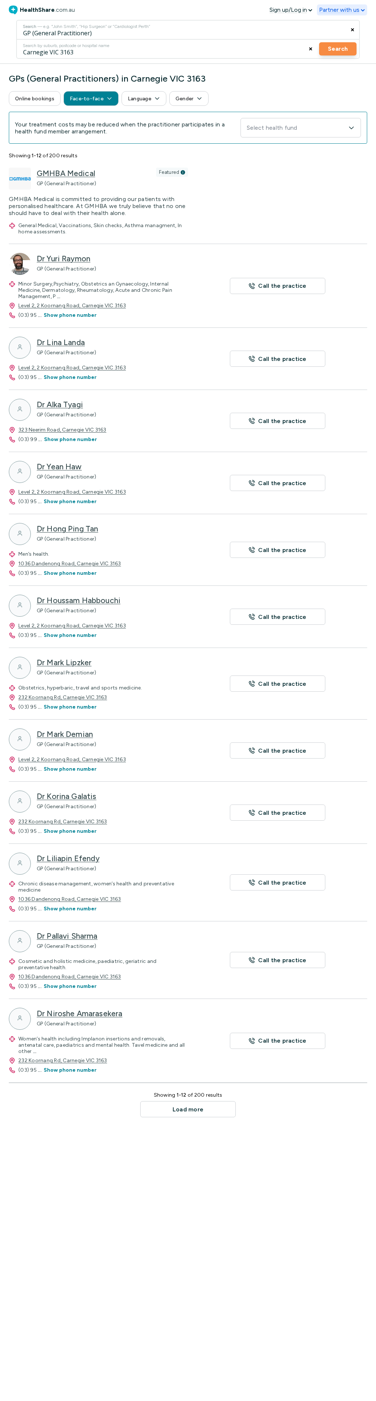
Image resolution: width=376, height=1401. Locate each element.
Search (338, 48)
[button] (35, 98)
